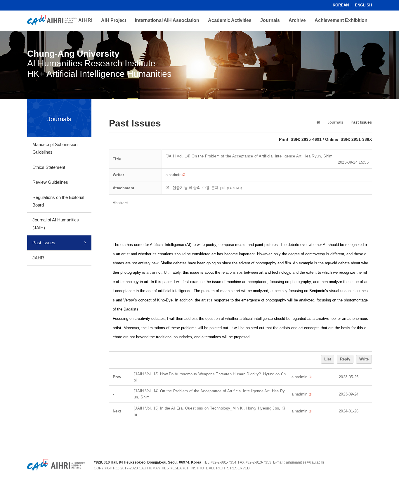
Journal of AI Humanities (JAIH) (55, 223)
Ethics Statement (48, 167)
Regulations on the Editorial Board (58, 201)
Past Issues (43, 242)
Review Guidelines (50, 182)
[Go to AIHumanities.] (318, 122)
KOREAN (341, 5)
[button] (174, 175)
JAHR (38, 257)
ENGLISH (363, 5)
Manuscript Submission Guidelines (54, 148)
